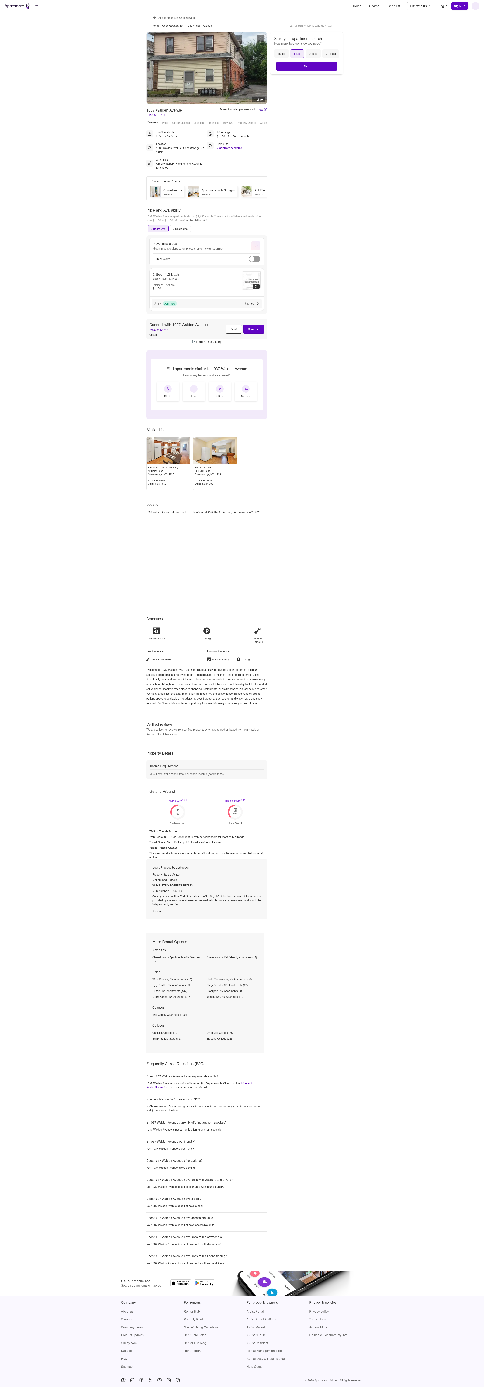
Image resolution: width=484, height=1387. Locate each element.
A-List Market (256, 1327)
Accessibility (318, 1327)
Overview (152, 122)
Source (156, 911)
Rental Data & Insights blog (266, 1358)
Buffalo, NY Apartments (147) (169, 991)
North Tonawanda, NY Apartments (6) (229, 979)
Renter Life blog (195, 1343)
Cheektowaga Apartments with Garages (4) (176, 959)
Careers (126, 1319)
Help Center (255, 1366)
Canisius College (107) (166, 1032)
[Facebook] (141, 1380)
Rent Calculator (195, 1335)
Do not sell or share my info (328, 1335)
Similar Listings (181, 122)
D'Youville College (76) (220, 1032)
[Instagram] (168, 1380)
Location (199, 122)
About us (127, 1311)
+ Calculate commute (229, 148)
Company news (132, 1327)
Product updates (132, 1335)
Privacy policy (319, 1311)
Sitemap (127, 1366)
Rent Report (192, 1350)
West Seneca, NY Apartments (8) (172, 979)
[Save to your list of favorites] (260, 38)
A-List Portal (255, 1311)
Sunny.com (129, 1343)
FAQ (124, 1358)
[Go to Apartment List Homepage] (21, 6)
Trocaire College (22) (219, 1038)
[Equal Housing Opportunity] (123, 1380)
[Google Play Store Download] (204, 1283)
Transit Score (233, 800)
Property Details (246, 122)
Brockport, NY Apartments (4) (224, 991)
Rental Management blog (264, 1350)
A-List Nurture (256, 1335)
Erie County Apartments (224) (170, 1015)
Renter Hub (192, 1311)
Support (126, 1350)
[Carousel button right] (261, 68)
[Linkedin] (132, 1380)
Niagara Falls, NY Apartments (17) (227, 985)
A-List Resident (257, 1343)
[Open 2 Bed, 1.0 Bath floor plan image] (251, 280)
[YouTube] (159, 1380)
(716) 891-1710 (155, 114)
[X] (150, 1380)
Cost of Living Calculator (201, 1327)
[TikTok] (177, 1380)
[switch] (254, 259)
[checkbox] (168, 391)
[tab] (158, 228)
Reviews (228, 122)
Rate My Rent (193, 1319)
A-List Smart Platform (261, 1319)
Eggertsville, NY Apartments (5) (171, 985)
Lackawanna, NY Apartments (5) (171, 997)
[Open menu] (475, 6)
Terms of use (318, 1319)
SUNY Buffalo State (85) (166, 1038)
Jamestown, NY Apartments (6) (225, 997)
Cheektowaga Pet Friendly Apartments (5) (232, 957)
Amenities (213, 122)
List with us (418, 6)
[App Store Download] (180, 1283)
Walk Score (175, 800)
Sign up (459, 6)
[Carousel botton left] (152, 68)
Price (165, 122)
